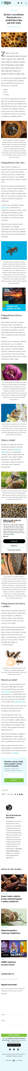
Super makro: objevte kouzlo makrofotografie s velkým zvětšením (11, 899)
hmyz (11, 26)
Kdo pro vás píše (6, 1054)
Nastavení (14, 545)
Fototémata (14, 10)
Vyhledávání (9, 1056)
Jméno (3, 1014)
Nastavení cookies (17, 1056)
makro (15, 26)
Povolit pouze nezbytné (14, 549)
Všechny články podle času (18, 1054)
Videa (2, 959)
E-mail (3, 1020)
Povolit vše (14, 541)
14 (4, 794)
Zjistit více (5, 536)
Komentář (4, 993)
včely (19, 26)
